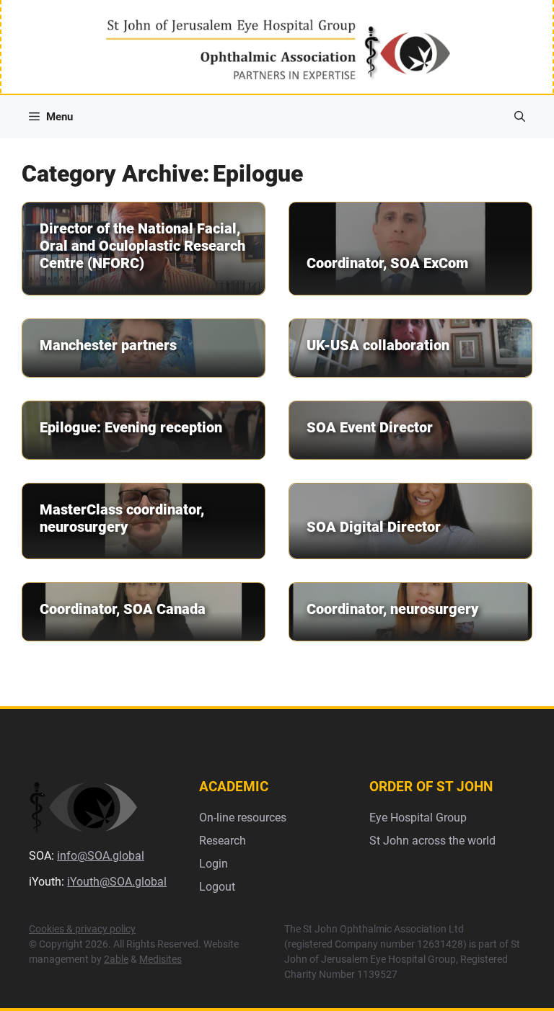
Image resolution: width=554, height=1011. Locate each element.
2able (116, 959)
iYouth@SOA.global (117, 881)
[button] (520, 116)
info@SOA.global (100, 856)
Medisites (160, 959)
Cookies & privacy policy (82, 929)
